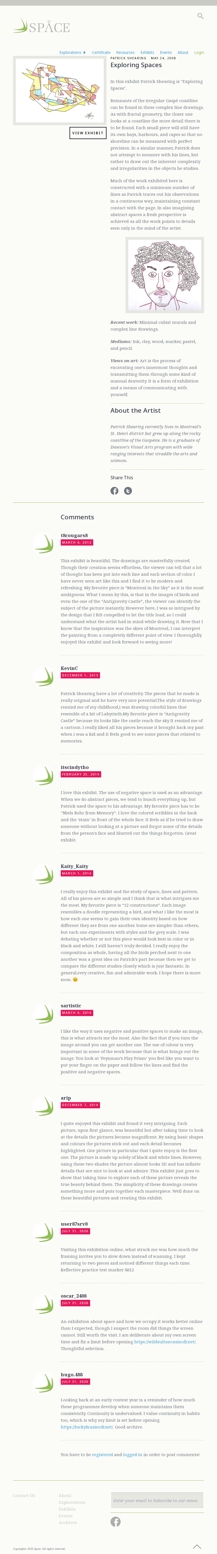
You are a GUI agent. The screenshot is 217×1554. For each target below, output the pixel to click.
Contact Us (24, 1495)
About (65, 1495)
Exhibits (67, 1509)
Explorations (72, 1502)
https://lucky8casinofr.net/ (87, 1427)
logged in (132, 1454)
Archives (68, 1522)
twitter (128, 491)
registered (102, 1454)
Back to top (197, 1547)
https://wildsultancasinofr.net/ (165, 1341)
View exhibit (88, 133)
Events (66, 1515)
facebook (114, 491)
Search (200, 16)
